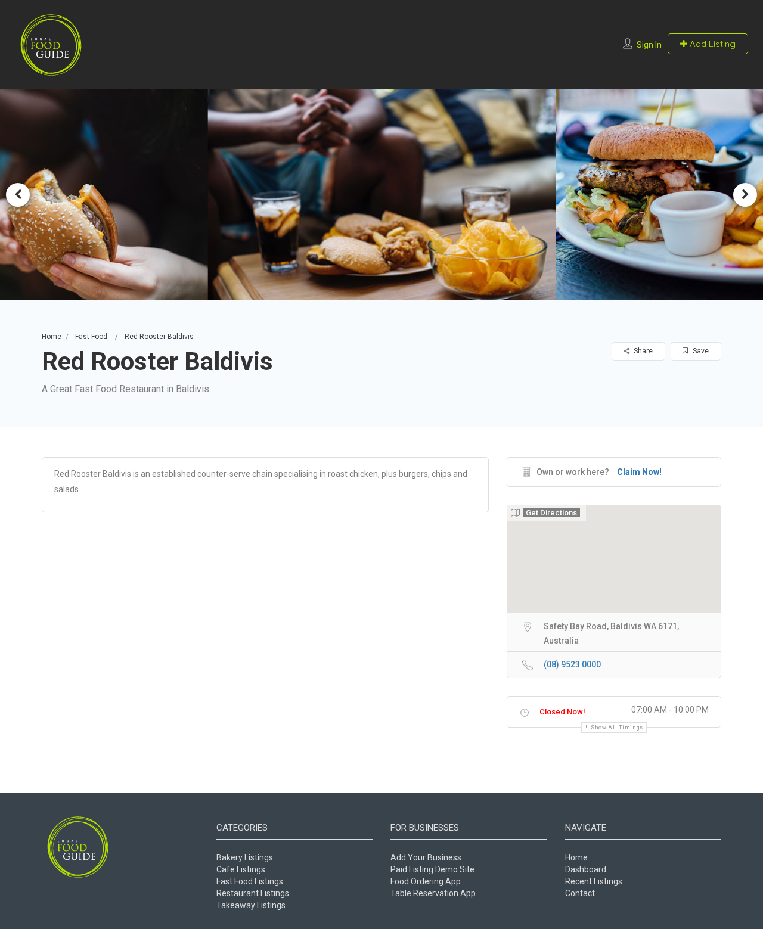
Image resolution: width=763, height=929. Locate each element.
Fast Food (91, 337)
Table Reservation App (433, 893)
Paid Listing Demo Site (432, 869)
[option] (381, 194)
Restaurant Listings (252, 893)
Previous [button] (18, 195)
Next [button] (745, 195)
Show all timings (617, 728)
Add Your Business (425, 857)
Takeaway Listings (251, 905)
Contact (580, 893)
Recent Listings (593, 881)
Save (700, 351)
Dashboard (585, 869)
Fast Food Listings (249, 881)
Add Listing (711, 43)
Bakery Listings (244, 857)
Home (51, 337)
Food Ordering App (425, 881)
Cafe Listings (240, 869)
